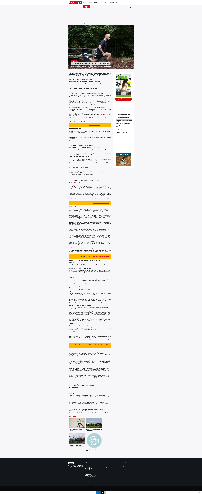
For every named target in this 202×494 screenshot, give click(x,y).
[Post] (102, 492)
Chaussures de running (89, 467)
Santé (117, 2)
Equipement (106, 2)
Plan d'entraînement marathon (90, 476)
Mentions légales (122, 466)
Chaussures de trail (89, 468)
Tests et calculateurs (90, 2)
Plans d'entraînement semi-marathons (91, 475)
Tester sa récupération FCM (107, 466)
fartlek (92, 241)
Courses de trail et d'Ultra (90, 466)
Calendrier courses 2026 (86, 7)
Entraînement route (89, 473)
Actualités (84, 2)
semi (96, 109)
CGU (120, 463)
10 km (93, 109)
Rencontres (97, 2)
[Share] (97, 492)
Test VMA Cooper (105, 467)
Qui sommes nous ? (123, 462)
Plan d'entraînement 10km (90, 477)
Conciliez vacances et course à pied (123, 123)
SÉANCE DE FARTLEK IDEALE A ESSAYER (98, 256)
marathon (100, 109)
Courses (101, 2)
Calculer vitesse (105, 462)
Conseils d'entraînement (89, 470)
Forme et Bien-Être (89, 481)
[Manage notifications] (199, 492)
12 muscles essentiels (94, 125)
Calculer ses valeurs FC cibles (107, 463)
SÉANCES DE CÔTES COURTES (101, 203)
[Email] (105, 492)
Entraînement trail (88, 474)
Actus (87, 462)
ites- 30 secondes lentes (105, 209)
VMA (84, 95)
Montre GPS (88, 469)
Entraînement (112, 2)
